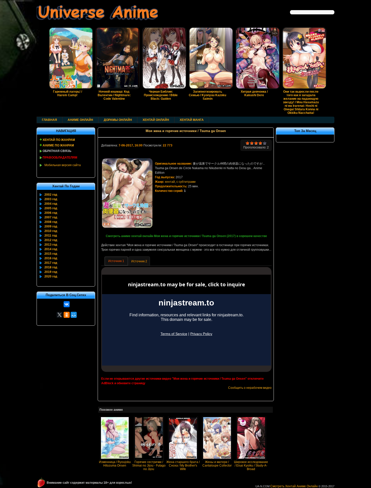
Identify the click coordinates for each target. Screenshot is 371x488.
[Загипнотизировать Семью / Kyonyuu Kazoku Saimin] (207, 53)
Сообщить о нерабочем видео (250, 388)
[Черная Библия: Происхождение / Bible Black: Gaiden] (160, 53)
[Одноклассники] (67, 315)
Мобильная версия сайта (62, 165)
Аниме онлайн (80, 120)
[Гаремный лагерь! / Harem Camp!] (67, 53)
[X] (60, 315)
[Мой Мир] (74, 315)
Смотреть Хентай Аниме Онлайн (294, 486)
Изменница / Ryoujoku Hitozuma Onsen (115, 463)
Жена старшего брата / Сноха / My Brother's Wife (183, 465)
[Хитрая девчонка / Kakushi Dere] (254, 53)
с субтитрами (186, 182)
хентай (170, 182)
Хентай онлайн (156, 120)
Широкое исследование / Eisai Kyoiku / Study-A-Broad (251, 465)
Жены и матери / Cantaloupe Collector (217, 463)
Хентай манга (192, 120)
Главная (49, 120)
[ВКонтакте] (67, 304)
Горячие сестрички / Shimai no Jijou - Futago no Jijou (149, 465)
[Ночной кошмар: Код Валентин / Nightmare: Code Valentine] (114, 53)
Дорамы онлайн (118, 120)
